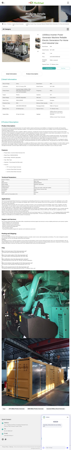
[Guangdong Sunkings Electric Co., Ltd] (36, 3)
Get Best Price (49, 68)
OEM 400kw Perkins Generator (36, 408)
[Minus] (67, 417)
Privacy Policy (5, 446)
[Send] (67, 447)
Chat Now (63, 68)
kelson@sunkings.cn (8, 435)
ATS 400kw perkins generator (17, 408)
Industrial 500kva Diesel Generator (56, 408)
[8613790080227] (6, 439)
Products (9, 24)
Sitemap (11, 446)
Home (5, 24)
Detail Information (11, 74)
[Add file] (44, 447)
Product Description (32, 74)
